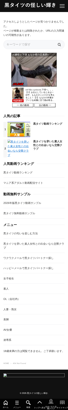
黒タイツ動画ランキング (47, 123)
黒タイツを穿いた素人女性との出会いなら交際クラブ (47, 145)
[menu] (62, 6)
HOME (6, 363)
